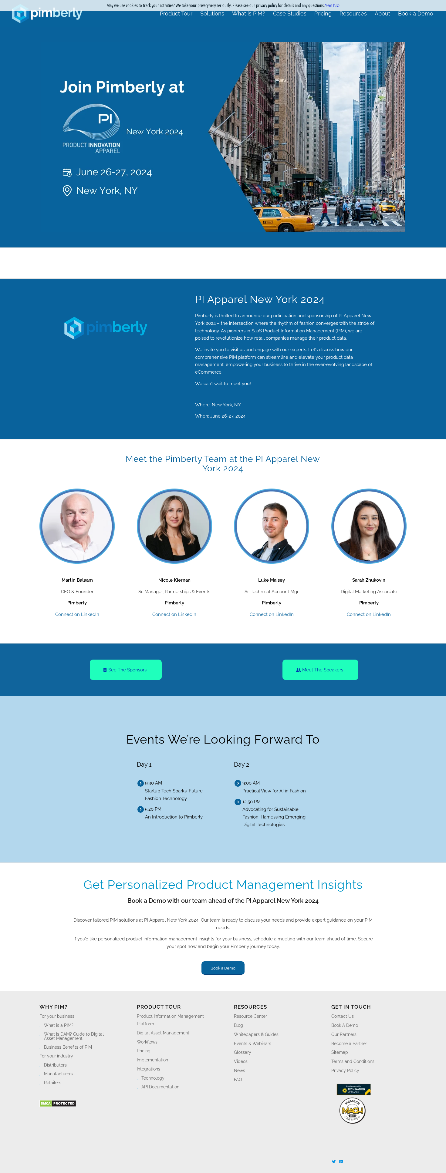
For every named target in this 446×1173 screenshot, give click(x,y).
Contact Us (342, 1016)
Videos (241, 1061)
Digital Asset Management (163, 1032)
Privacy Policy (345, 1070)
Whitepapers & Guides (256, 1034)
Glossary (242, 1052)
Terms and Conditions (352, 1061)
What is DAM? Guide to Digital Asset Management (74, 1036)
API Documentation (160, 1086)
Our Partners (343, 1034)
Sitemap (339, 1052)
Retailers (52, 1082)
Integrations (148, 1069)
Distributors (55, 1065)
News (239, 1070)
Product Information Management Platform (170, 1020)
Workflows (147, 1042)
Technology (152, 1078)
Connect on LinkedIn (77, 614)
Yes (328, 5)
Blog (238, 1025)
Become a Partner (349, 1043)
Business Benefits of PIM (68, 1047)
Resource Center (250, 1016)
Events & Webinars (252, 1043)
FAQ (238, 1079)
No (336, 5)
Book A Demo (344, 1025)
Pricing (143, 1050)
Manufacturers (58, 1073)
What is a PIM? (58, 1025)
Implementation (152, 1059)
